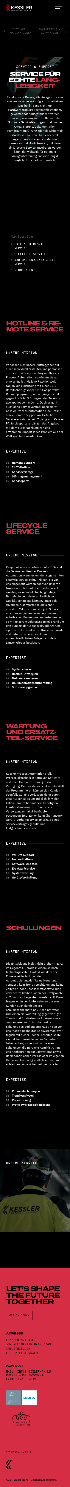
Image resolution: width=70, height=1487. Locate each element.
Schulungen (23, 270)
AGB (8, 1479)
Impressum (21, 1479)
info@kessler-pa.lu (34, 1371)
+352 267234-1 (31, 1375)
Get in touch (19, 1315)
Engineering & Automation (49, 31)
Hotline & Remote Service (29, 246)
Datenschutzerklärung (44, 1479)
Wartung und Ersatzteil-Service (35, 262)
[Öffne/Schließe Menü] (59, 7)
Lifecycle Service (30, 254)
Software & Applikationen (20, 31)
